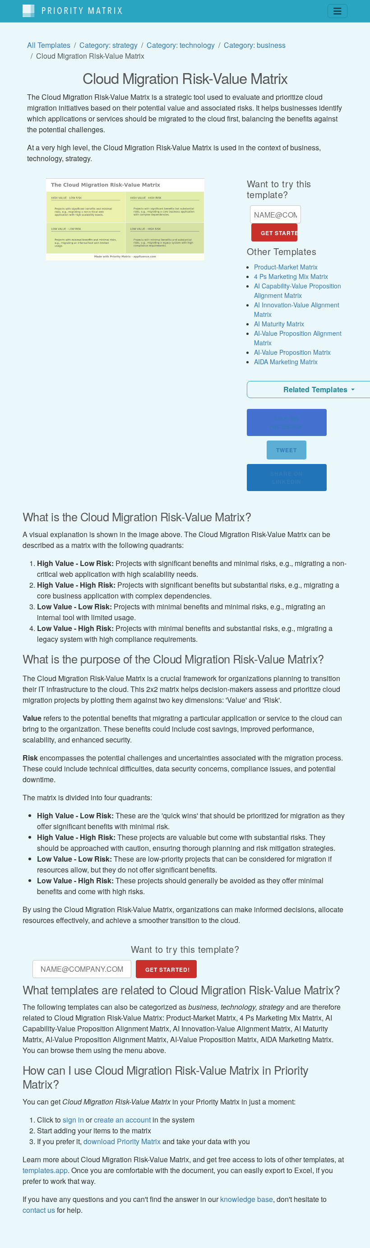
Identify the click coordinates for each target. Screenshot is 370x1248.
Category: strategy (108, 45)
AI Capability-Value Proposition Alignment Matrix (297, 290)
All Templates (48, 45)
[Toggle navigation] (337, 11)
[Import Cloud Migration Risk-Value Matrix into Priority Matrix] (125, 219)
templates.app (45, 1170)
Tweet (286, 450)
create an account (122, 1119)
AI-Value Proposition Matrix (292, 352)
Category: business (255, 45)
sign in (73, 1119)
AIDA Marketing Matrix (286, 361)
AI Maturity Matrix (279, 323)
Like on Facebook (286, 422)
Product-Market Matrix (286, 266)
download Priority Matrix (122, 1141)
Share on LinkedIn (286, 477)
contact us (39, 1210)
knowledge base (246, 1199)
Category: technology (181, 45)
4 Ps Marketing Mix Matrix (291, 276)
